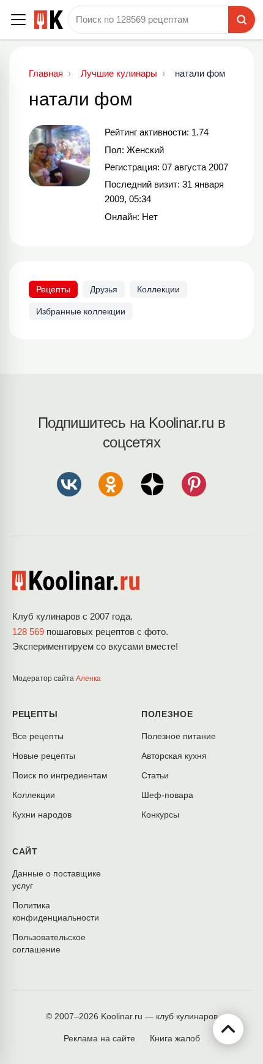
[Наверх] (228, 1029)
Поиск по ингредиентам (60, 775)
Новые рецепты (43, 756)
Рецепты (53, 289)
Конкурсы (160, 814)
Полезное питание (178, 736)
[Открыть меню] (18, 20)
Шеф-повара (167, 795)
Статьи (155, 775)
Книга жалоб (175, 1038)
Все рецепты (38, 736)
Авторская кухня (174, 756)
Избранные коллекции (80, 311)
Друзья (103, 289)
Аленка (88, 678)
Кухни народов (42, 814)
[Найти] (241, 19)
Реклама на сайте (99, 1038)
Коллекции (158, 289)
